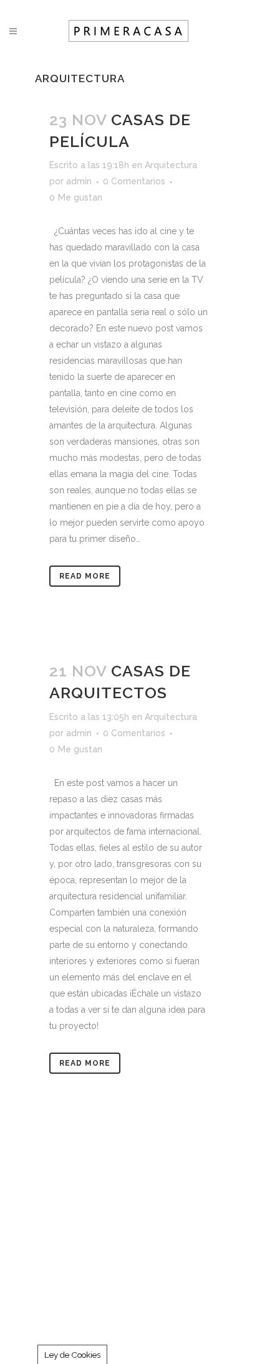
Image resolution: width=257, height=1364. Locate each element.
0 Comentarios (134, 181)
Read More (84, 576)
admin (79, 181)
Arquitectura (171, 165)
